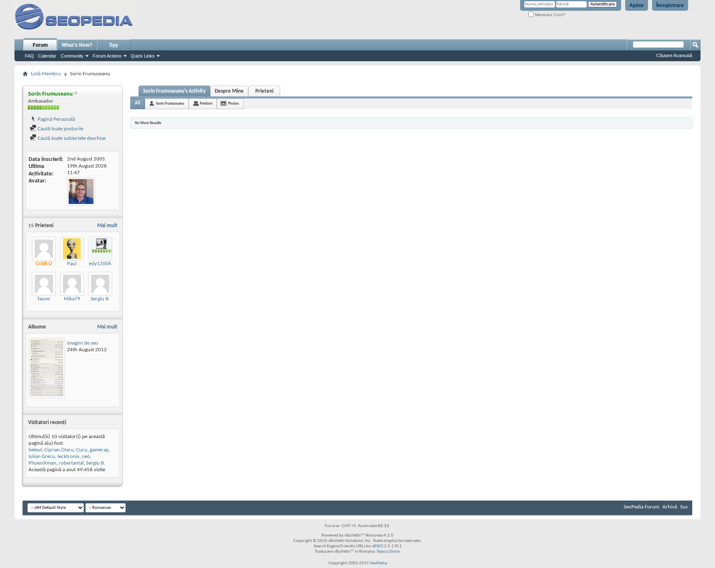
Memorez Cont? (549, 14)
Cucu (81, 450)
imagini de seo (82, 343)
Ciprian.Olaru (59, 450)
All (137, 103)
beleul (35, 450)
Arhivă (669, 507)
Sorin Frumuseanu (170, 103)
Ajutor (636, 5)
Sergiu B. (100, 299)
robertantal (71, 463)
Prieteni (264, 91)
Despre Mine (229, 91)
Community (72, 55)
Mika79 (72, 299)
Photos (233, 103)
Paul (72, 263)
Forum (40, 45)
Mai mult (107, 225)
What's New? (77, 45)
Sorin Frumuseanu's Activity (174, 91)
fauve (44, 299)
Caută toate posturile (59, 129)
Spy (113, 45)
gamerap (99, 450)
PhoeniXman (42, 463)
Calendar (47, 55)
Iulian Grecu (42, 456)
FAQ (29, 55)
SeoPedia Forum (641, 507)
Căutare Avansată (674, 55)
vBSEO (377, 546)
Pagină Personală (55, 119)
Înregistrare (670, 5)
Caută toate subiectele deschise (71, 138)
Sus (684, 507)
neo (86, 456)
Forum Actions (107, 55)
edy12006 (100, 263)
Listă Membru (46, 74)
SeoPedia (378, 563)
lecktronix (68, 456)
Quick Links (143, 55)
